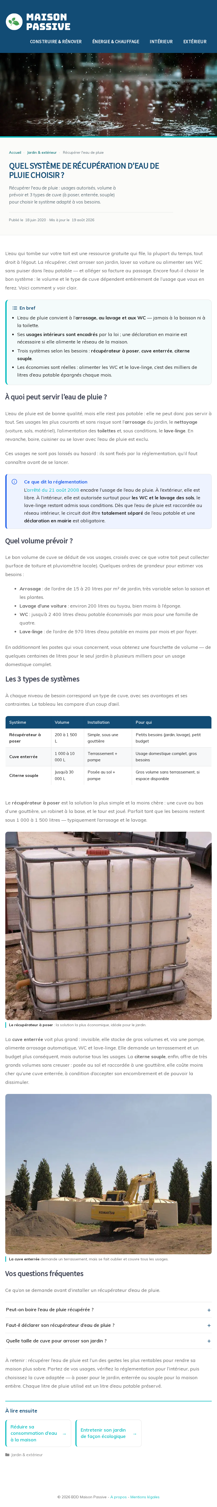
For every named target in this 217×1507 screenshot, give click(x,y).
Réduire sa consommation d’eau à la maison (34, 1433)
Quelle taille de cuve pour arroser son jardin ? (56, 1341)
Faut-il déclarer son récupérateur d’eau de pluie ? (60, 1325)
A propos (118, 1497)
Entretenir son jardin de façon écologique (103, 1433)
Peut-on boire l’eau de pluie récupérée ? (50, 1309)
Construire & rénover (56, 41)
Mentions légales (145, 1497)
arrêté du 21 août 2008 (53, 490)
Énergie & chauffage (115, 41)
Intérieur (161, 41)
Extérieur (195, 41)
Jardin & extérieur (27, 1454)
